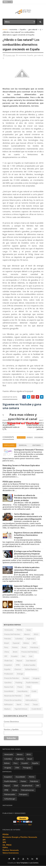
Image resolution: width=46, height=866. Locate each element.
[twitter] (9, 859)
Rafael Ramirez (31, 669)
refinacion (8, 704)
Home (5, 29)
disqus (30, 437)
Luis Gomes (34, 863)
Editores (37, 445)
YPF (5, 656)
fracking (19, 682)
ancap (14, 790)
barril (19, 704)
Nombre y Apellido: (11, 729)
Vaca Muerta (22, 691)
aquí (30, 824)
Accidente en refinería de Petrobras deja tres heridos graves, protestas (25, 497)
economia (13, 29)
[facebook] (14, 859)
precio (20, 687)
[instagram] (37, 859)
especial (16, 643)
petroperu (23, 794)
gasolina (7, 682)
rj (40, 29)
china (6, 652)
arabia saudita (29, 665)
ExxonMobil (8, 691)
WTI (34, 643)
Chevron (17, 669)
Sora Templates (22, 863)
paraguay (27, 767)
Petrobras (34, 647)
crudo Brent (36, 709)
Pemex (15, 647)
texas (35, 704)
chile (28, 687)
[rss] (27, 859)
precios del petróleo (29, 652)
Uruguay (36, 678)
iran (30, 656)
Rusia (24, 647)
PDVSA (19, 630)
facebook (38, 437)
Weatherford (27, 785)
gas (23, 656)
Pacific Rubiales (32, 682)
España (23, 29)
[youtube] (23, 859)
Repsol (19, 660)
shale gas (8, 660)
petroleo (7, 638)
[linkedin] (32, 859)
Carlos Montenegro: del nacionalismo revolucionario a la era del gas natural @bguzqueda (28, 516)
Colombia (18, 638)
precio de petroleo (11, 678)
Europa (26, 678)
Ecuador (14, 656)
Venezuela (8, 630)
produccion (8, 674)
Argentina (30, 638)
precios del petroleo (12, 634)
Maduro (7, 709)
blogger (21, 437)
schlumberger (9, 799)
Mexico (27, 634)
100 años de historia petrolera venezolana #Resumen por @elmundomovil (26, 569)
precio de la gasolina (12, 700)
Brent (15, 652)
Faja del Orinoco (21, 709)
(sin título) (18, 602)
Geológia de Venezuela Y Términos (28, 450)
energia (20, 674)
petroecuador (9, 794)
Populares (9, 445)
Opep (28, 630)
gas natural (32, 29)
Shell (27, 696)
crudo (34, 691)
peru (6, 647)
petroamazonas (27, 790)
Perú (27, 704)
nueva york (8, 687)
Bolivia (26, 643)
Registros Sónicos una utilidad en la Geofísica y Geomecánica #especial (28, 535)
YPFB (18, 665)
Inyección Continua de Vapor (26, 586)
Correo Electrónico (11, 722)
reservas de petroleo (12, 696)
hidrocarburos (31, 700)
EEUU (36, 634)
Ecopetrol (8, 665)
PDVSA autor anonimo (12, 482)
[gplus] (18, 859)
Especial (23, 445)
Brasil (6, 643)
